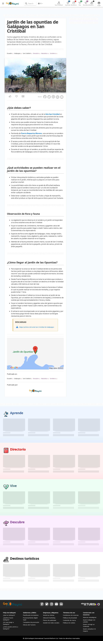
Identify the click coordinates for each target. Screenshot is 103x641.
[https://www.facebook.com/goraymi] (42, 604)
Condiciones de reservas (71, 615)
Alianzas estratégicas (89, 617)
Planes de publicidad (49, 620)
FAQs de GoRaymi (9, 613)
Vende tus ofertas (48, 615)
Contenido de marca (69, 620)
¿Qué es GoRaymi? (9, 615)
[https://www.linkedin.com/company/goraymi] (61, 604)
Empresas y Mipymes (50, 613)
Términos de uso (69, 613)
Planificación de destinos (31, 615)
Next (64, 75)
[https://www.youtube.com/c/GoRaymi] (56, 604)
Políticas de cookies (69, 623)
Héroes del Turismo (29, 625)
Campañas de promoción (31, 622)
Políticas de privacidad (70, 618)
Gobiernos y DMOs (29, 613)
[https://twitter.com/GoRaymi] (47, 604)
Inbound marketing (49, 618)
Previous (7, 75)
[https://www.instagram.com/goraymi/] (51, 604)
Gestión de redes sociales (51, 623)
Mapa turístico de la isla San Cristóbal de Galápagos (36, 327)
